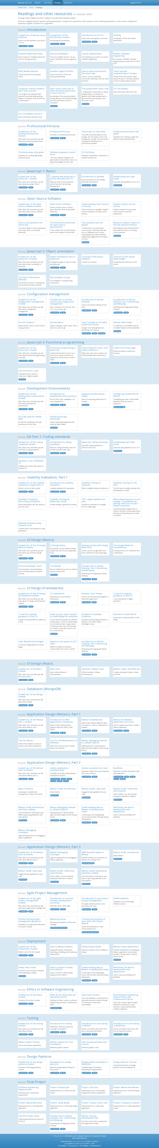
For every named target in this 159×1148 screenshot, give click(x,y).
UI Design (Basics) (40, 539)
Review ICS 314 (24, 2)
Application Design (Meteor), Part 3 (54, 846)
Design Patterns (39, 1056)
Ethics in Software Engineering (50, 989)
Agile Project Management (47, 893)
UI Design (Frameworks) (45, 588)
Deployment (36, 941)
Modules (38, 3)
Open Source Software (44, 198)
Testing (32, 1018)
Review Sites (22, 7)
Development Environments (48, 388)
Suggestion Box (135, 3)
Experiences (68, 3)
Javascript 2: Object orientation (50, 251)
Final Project (36, 1082)
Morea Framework (78, 1141)
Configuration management (48, 294)
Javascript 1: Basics (41, 171)
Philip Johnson (58, 1136)
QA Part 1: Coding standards (48, 436)
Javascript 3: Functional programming (55, 342)
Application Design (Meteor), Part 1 (54, 714)
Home (31, 7)
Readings (58, 3)
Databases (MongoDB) (44, 689)
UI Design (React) (40, 663)
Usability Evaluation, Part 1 (47, 477)
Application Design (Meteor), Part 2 (54, 762)
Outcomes (47, 3)
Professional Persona (43, 126)
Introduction (36, 29)
